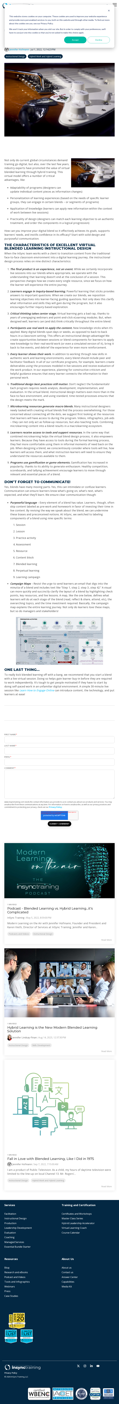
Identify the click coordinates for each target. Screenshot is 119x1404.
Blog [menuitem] (6, 1267)
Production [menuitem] (10, 1223)
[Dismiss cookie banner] (109, 11)
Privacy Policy (55, 807)
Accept (75, 40)
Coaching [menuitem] (9, 1237)
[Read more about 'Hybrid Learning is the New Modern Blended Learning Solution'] (59, 982)
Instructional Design (15, 56)
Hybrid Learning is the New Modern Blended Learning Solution (52, 1029)
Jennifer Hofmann (19, 49)
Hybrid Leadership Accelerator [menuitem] (78, 1223)
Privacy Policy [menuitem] (10, 1373)
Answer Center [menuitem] (70, 1277)
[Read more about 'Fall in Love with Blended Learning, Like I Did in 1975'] (59, 1104)
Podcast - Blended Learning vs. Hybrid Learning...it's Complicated (50, 910)
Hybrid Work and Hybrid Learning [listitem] (48, 1180)
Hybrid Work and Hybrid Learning (45, 56)
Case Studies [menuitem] (11, 1296)
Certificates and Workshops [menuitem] (77, 1213)
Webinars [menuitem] (9, 1286)
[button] (115, 4)
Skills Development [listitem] (41, 1045)
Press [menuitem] (7, 1291)
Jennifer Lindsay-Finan (24, 1037)
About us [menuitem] (67, 1267)
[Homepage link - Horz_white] (22, 1368)
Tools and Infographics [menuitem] (17, 1281)
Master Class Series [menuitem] (72, 1218)
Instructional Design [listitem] (43, 934)
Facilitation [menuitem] (10, 1213)
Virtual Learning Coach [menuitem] (74, 1228)
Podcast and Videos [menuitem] (14, 1277)
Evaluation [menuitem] (10, 1232)
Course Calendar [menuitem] (71, 1232)
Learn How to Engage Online (36, 690)
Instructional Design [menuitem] (15, 1218)
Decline (98, 40)
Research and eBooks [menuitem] (16, 1272)
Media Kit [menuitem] (67, 1286)
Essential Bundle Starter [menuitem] (17, 1246)
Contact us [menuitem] (67, 1272)
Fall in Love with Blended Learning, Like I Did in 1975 (50, 1159)
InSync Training (15, 917)
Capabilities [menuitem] (68, 1281)
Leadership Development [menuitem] (18, 1228)
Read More (106, 940)
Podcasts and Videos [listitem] (19, 934)
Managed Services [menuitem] (14, 1242)
